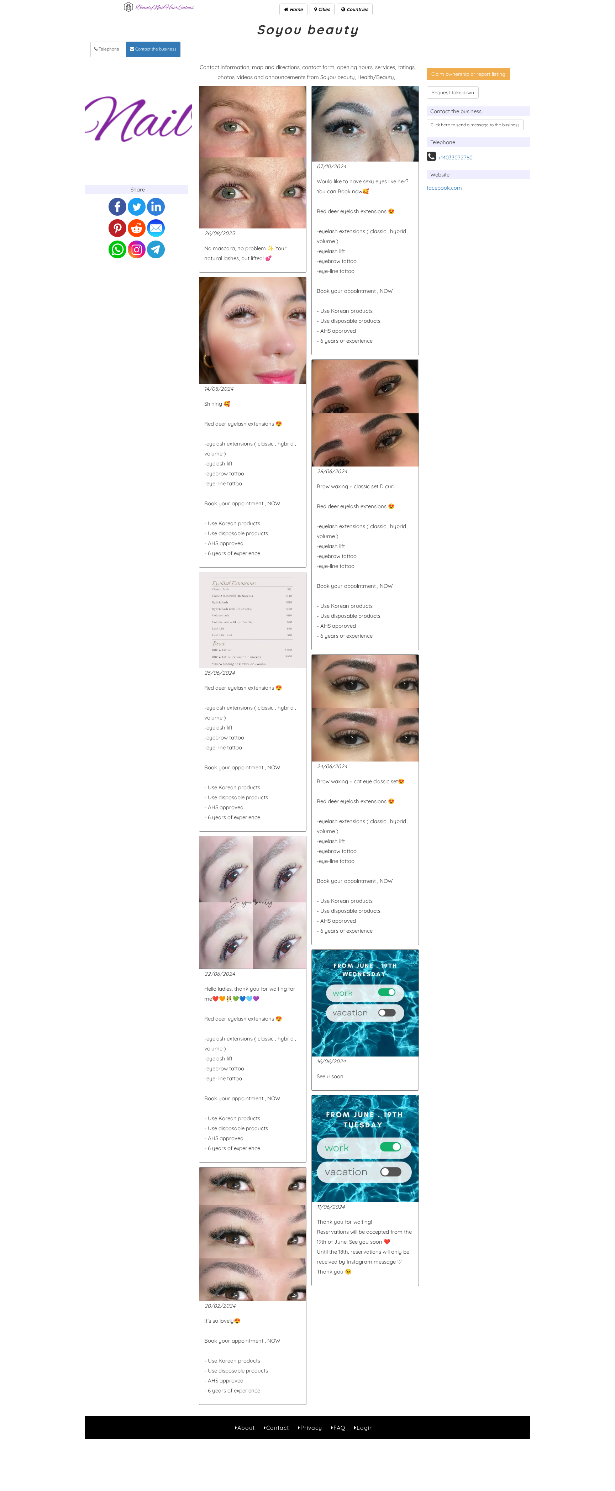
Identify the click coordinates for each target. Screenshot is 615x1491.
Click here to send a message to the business (475, 124)
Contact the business (155, 49)
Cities (323, 9)
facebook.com (444, 187)
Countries (356, 9)
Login (365, 1427)
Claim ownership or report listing (468, 74)
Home (295, 9)
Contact (277, 1427)
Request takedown (452, 92)
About (246, 1427)
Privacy (311, 1427)
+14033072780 (455, 157)
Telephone (108, 49)
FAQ (339, 1427)
